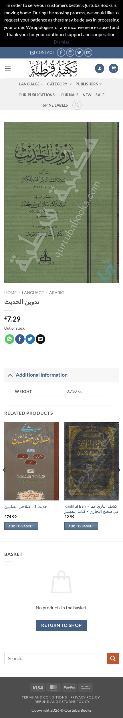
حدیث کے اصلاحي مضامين (25, 506)
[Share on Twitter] (30, 339)
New (87, 95)
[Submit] (113, 658)
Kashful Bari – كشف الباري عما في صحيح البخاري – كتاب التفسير (91, 509)
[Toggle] (9, 375)
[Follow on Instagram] (70, 52)
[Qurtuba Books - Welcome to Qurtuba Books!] (52, 68)
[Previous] (4, 481)
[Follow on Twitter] (79, 52)
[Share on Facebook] (20, 339)
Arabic (56, 292)
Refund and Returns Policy (62, 701)
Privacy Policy (85, 697)
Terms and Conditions (44, 697)
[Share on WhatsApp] (9, 339)
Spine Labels (55, 105)
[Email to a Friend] (40, 339)
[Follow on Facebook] (61, 52)
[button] (7, 68)
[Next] (118, 481)
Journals (69, 95)
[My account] (99, 68)
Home (10, 292)
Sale (100, 95)
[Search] (77, 105)
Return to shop (61, 625)
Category (57, 84)
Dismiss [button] (61, 41)
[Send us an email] (88, 52)
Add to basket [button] (21, 526)
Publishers (87, 84)
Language (29, 84)
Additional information (42, 375)
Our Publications (37, 95)
